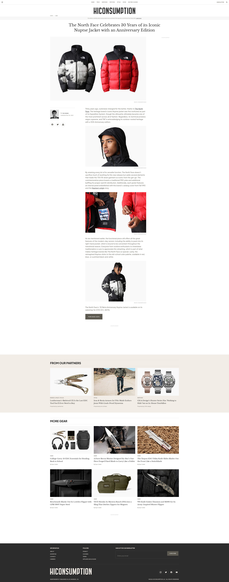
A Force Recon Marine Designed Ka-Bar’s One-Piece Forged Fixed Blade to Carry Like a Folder (114, 460)
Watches (104, 2)
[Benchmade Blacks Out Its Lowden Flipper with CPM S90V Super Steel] (71, 483)
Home (51, 15)
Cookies (85, 554)
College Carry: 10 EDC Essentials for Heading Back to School (69, 460)
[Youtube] (176, 572)
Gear (92, 2)
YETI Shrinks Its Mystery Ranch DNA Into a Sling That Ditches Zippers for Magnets (113, 503)
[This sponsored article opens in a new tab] (71, 382)
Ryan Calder (55, 464)
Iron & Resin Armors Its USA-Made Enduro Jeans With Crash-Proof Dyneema (112, 402)
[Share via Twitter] (57, 124)
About (52, 551)
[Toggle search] (227, 2)
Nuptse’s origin (98, 188)
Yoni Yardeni (65, 113)
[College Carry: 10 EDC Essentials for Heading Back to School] (71, 440)
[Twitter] (166, 572)
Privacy (85, 551)
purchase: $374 (94, 316)
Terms (85, 556)
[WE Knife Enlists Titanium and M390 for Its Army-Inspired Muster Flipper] (158, 483)
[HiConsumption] (114, 11)
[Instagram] (160, 572)
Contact (53, 556)
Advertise (53, 554)
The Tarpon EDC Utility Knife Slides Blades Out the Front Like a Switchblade (158, 460)
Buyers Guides (133, 2)
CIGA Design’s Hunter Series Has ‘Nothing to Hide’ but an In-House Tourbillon (156, 402)
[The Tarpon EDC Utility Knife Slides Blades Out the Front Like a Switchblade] (158, 440)
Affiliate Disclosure (89, 559)
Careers (52, 559)
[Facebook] (171, 572)
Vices (124, 2)
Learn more (138, 18)
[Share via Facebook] (52, 124)
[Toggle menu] (2, 2)
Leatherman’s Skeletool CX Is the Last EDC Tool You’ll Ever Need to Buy (68, 402)
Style (118, 2)
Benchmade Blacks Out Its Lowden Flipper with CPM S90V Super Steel (71, 503)
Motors (112, 2)
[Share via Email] (63, 124)
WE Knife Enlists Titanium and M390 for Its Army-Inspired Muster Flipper (156, 503)
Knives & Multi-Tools (57, 397)
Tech (98, 2)
